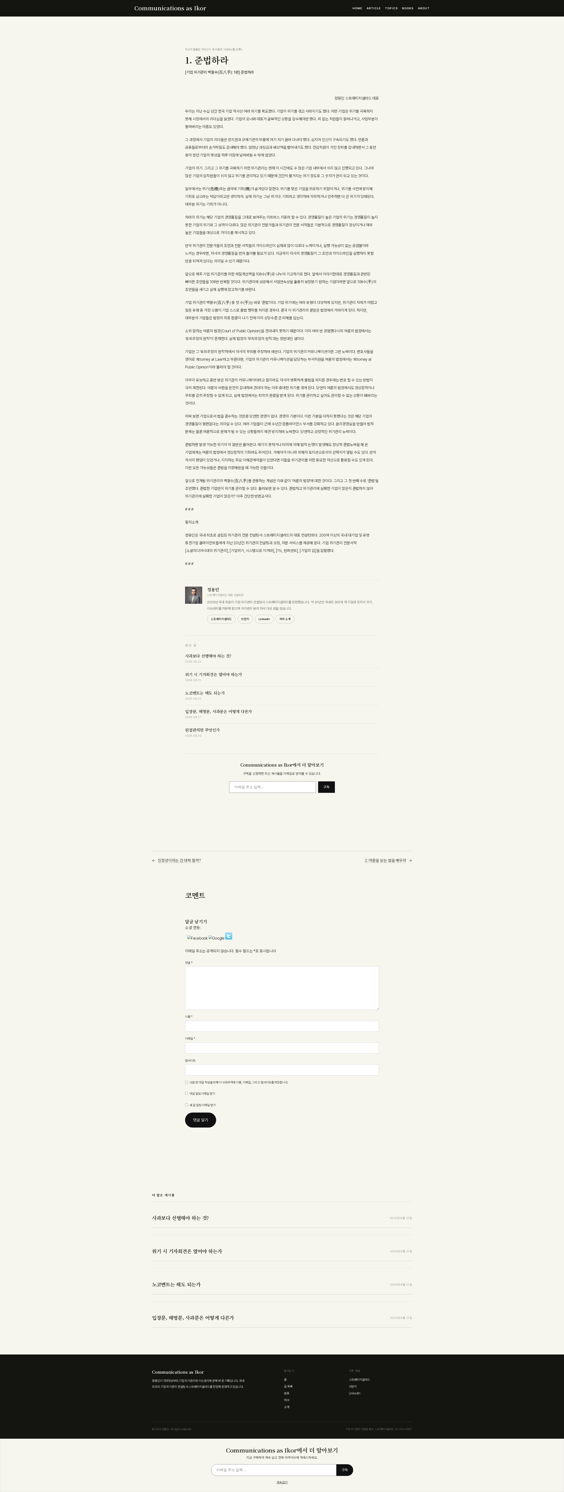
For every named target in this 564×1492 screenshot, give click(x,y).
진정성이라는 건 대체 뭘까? (179, 860)
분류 (286, 1393)
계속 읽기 (282, 1482)
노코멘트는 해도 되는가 (204, 693)
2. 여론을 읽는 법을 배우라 (385, 860)
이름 (189, 1016)
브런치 (245, 619)
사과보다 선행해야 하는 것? (208, 656)
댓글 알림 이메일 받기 (202, 1093)
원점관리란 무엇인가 (202, 730)
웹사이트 (190, 1060)
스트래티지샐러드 (221, 619)
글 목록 (288, 1386)
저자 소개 (285, 619)
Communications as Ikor (170, 8)
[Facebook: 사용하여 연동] (198, 938)
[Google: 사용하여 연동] (217, 938)
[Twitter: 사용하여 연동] (228, 938)
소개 (286, 1407)
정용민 (196, 49)
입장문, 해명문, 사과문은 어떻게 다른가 (218, 711)
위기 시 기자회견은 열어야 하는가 (213, 674)
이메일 (190, 1038)
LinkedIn (264, 619)
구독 (326, 787)
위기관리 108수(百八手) (227, 49)
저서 (286, 1400)
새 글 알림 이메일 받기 (202, 1105)
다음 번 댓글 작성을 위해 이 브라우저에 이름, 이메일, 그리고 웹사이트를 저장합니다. (239, 1082)
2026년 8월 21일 (401, 1251)
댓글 (189, 962)
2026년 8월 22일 (401, 1218)
